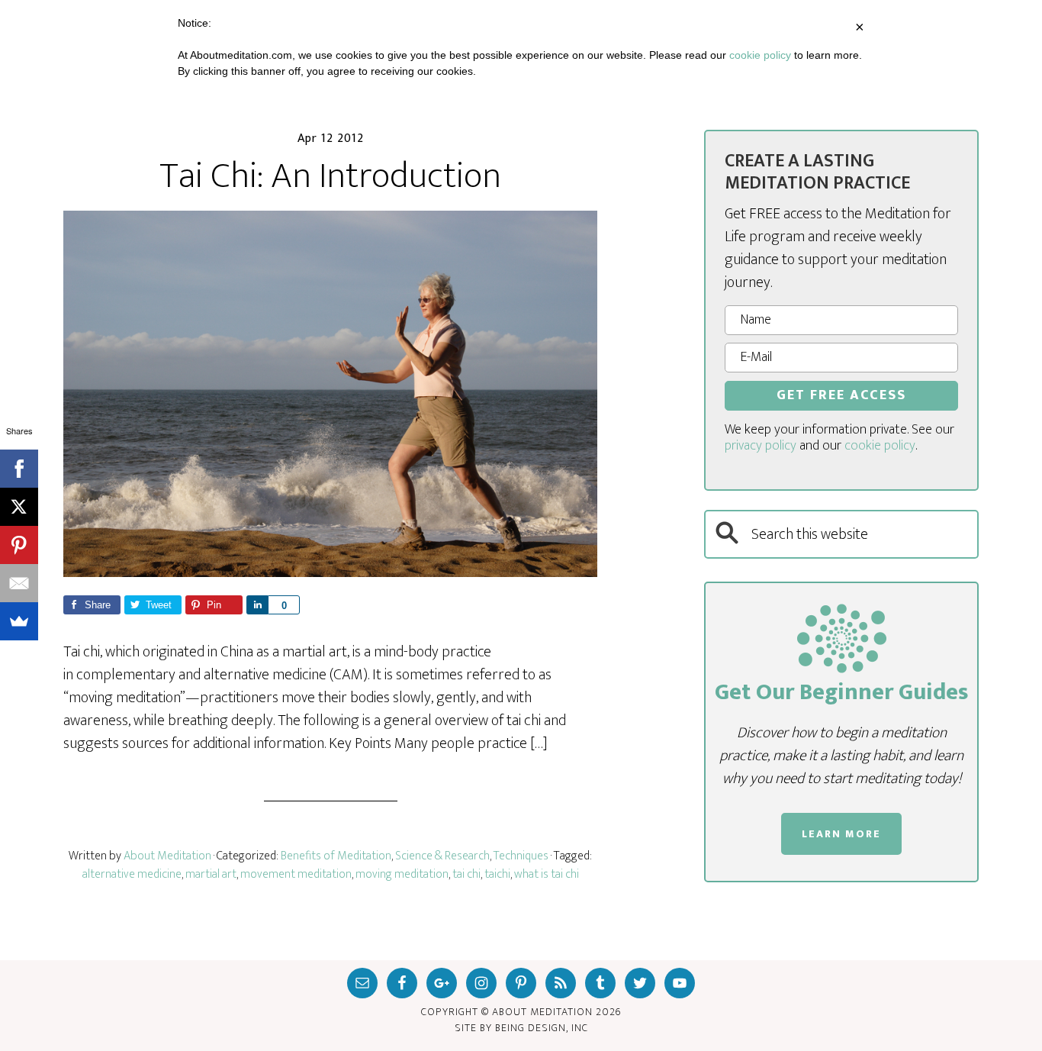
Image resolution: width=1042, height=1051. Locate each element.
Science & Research (442, 856)
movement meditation (296, 874)
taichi (497, 874)
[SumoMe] (19, 621)
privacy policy (760, 445)
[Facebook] (19, 469)
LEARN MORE (841, 834)
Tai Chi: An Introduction (330, 176)
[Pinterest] (19, 545)
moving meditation (402, 874)
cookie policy (879, 445)
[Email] (19, 583)
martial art (210, 874)
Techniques (521, 856)
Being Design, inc (541, 1027)
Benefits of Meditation (336, 856)
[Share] (257, 604)
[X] (19, 507)
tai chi (466, 874)
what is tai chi (546, 874)
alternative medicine (132, 874)
